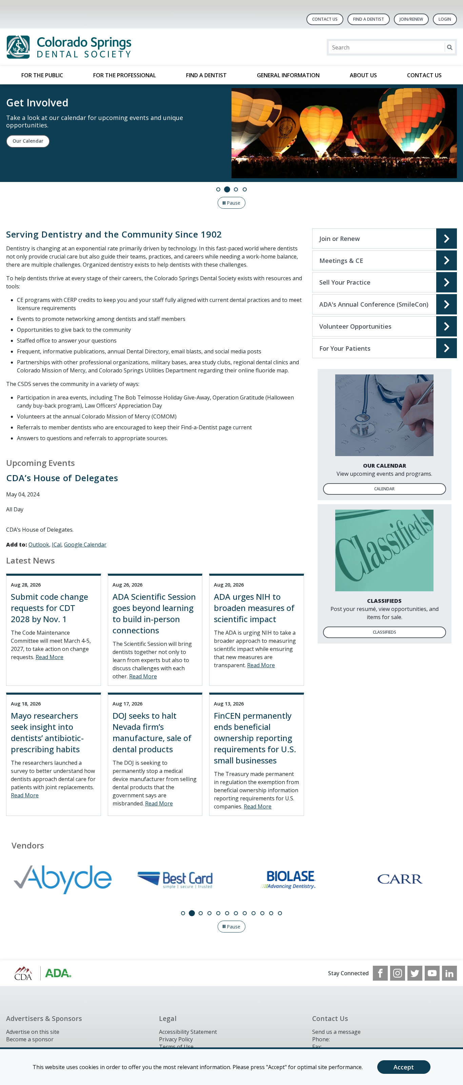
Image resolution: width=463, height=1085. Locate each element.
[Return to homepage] (93, 47)
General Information (288, 75)
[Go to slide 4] (245, 189)
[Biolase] (288, 880)
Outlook (38, 544)
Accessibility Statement (188, 1032)
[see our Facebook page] (380, 973)
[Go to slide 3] (236, 189)
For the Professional (124, 75)
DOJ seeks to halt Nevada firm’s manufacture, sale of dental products (152, 732)
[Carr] (401, 880)
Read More (49, 657)
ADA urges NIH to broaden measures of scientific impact (254, 608)
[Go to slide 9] (253, 913)
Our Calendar (28, 141)
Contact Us (325, 19)
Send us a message (336, 1032)
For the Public (42, 75)
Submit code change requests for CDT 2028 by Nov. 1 (49, 608)
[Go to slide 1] (218, 189)
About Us (363, 75)
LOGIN (445, 19)
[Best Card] (175, 880)
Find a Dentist (206, 75)
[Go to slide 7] (236, 913)
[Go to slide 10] (262, 913)
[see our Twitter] (414, 973)
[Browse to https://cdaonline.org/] (40, 973)
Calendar (384, 489)
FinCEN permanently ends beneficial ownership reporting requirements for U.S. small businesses (255, 738)
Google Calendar (85, 544)
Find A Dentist (368, 19)
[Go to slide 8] (245, 913)
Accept (404, 1067)
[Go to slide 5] (218, 913)
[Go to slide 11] (271, 913)
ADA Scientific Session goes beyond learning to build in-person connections (154, 613)
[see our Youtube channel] (432, 973)
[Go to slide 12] (280, 913)
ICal (56, 544)
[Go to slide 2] (227, 189)
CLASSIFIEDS (384, 632)
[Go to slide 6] (227, 913)
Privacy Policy (176, 1039)
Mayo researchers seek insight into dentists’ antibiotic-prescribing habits (47, 732)
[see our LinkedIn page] (449, 973)
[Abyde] (63, 880)
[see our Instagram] (397, 973)
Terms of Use (176, 1046)
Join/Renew (411, 19)
